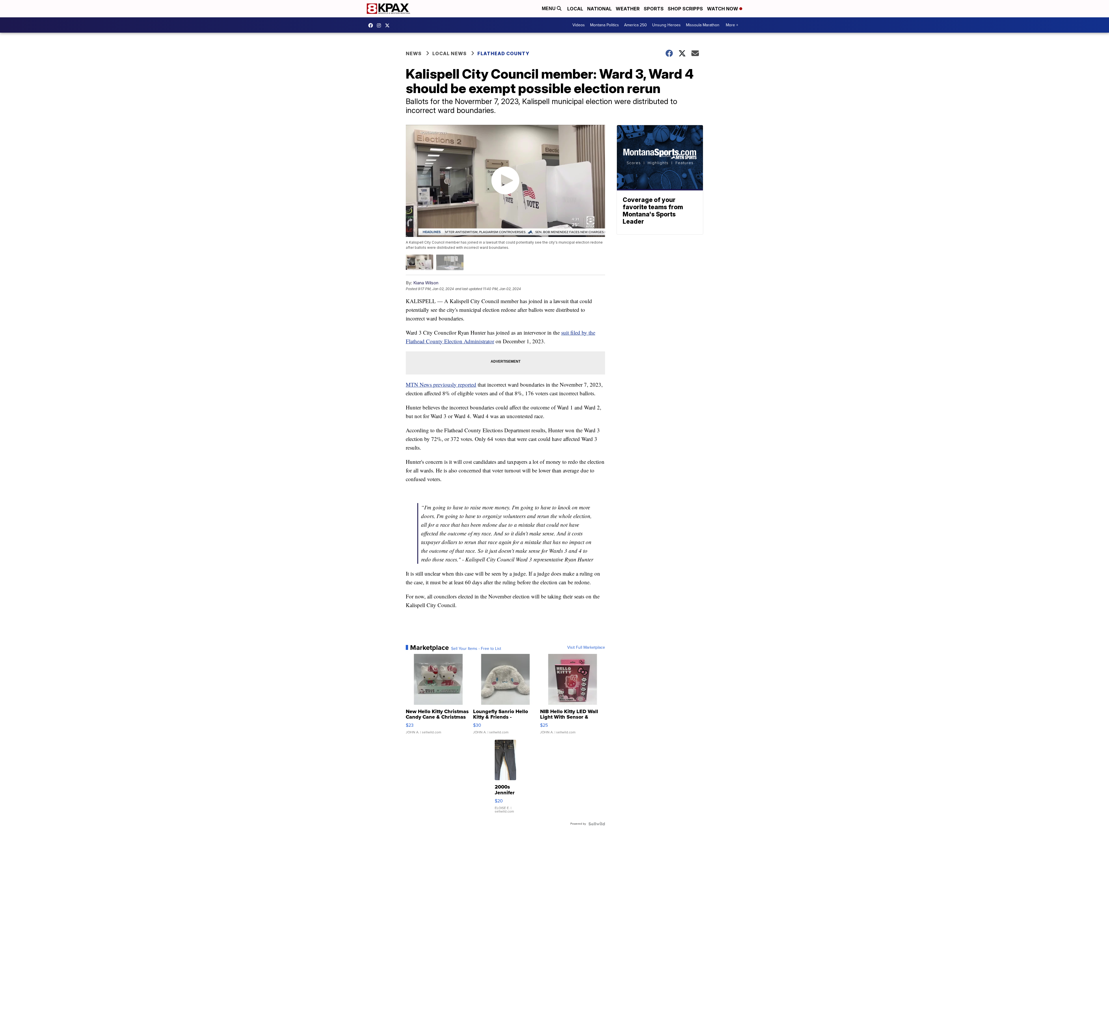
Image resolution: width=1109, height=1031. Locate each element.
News (414, 53)
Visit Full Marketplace (586, 648)
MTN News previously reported (441, 384)
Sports (654, 9)
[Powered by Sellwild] (596, 824)
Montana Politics (604, 25)
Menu (549, 8)
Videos (578, 25)
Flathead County (503, 53)
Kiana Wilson (425, 282)
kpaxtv (372, 25)
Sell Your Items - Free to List (476, 649)
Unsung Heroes (666, 25)
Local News (449, 53)
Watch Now (723, 9)
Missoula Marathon (702, 25)
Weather (628, 9)
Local (575, 9)
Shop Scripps (685, 9)
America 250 (635, 25)
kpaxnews (388, 25)
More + (732, 25)
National (599, 9)
